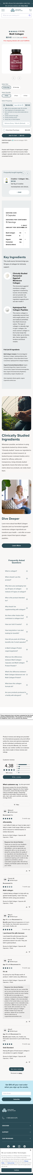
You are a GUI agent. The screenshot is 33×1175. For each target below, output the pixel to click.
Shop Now (24, 6)
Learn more (5, 142)
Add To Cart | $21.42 (16, 136)
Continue (16, 1170)
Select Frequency (7, 101)
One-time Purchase (12, 130)
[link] (16, 31)
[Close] (31, 1150)
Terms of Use (10, 1163)
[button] (23, 765)
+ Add (19, 192)
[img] (24, 784)
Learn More (16, 545)
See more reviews (16, 1069)
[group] (22, 105)
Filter (17, 805)
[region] (16, 1161)
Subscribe (9, 105)
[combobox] (16, 15)
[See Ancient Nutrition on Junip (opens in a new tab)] (20, 1073)
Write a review (16, 777)
